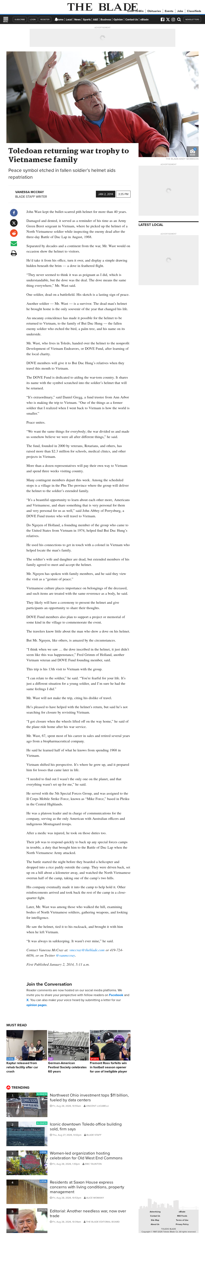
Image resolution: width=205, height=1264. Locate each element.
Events (169, 11)
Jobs (180, 11)
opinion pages (36, 1005)
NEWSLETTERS (192, 19)
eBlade (144, 19)
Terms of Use (182, 1220)
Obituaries (154, 11)
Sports (87, 19)
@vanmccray (65, 955)
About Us (155, 1224)
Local (69, 19)
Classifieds (194, 11)
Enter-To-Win (135, 11)
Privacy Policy (182, 1224)
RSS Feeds (182, 1215)
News (77, 19)
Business (105, 19)
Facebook (116, 995)
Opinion (118, 19)
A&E (95, 19)
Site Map (155, 1220)
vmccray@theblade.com (87, 949)
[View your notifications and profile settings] (56, 19)
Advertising (155, 1211)
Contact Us (131, 19)
